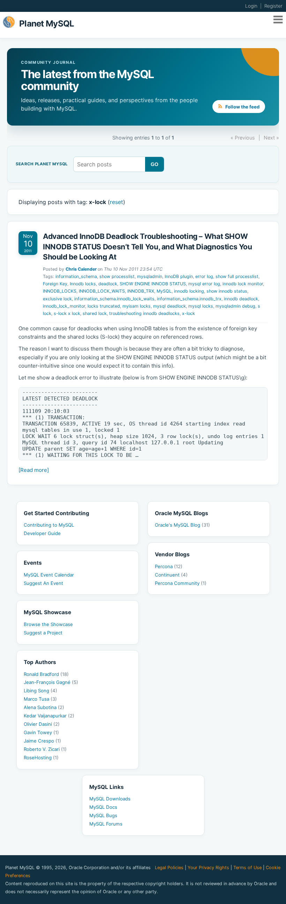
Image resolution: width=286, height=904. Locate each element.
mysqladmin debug (235, 306)
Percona (168, 566)
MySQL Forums (105, 824)
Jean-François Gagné (51, 682)
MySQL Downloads (109, 798)
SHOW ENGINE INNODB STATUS (153, 283)
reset (116, 201)
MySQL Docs (103, 807)
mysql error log (204, 283)
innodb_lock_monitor (64, 306)
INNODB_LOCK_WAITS (102, 291)
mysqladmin (149, 276)
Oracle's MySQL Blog (182, 525)
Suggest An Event (43, 583)
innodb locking (189, 291)
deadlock (107, 283)
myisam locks (136, 306)
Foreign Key (55, 283)
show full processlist (237, 276)
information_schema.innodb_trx (189, 298)
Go (155, 164)
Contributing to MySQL (49, 525)
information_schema (76, 276)
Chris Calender (81, 269)
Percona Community (180, 583)
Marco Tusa (40, 699)
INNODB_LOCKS (59, 291)
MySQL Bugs (103, 815)
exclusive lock (57, 298)
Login (251, 6)
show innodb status (226, 291)
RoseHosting (41, 757)
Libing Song (40, 690)
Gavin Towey (41, 732)
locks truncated (104, 306)
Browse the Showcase (48, 624)
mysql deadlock (169, 306)
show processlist (117, 276)
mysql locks (200, 306)
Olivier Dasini (42, 724)
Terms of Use (247, 867)
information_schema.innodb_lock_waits (114, 298)
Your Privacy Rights (208, 867)
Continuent (171, 575)
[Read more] (33, 470)
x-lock (188, 313)
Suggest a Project (43, 632)
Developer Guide (42, 533)
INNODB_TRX (140, 291)
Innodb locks (83, 283)
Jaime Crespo (42, 741)
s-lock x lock (67, 313)
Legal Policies (169, 867)
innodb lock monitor (243, 283)
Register (273, 6)
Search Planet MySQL (42, 164)
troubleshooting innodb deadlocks (144, 313)
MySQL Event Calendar (49, 575)
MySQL (164, 291)
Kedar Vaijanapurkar (49, 715)
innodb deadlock (241, 298)
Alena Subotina (44, 707)
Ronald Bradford (46, 674)
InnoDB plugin (179, 276)
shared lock (95, 313)
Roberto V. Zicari (45, 749)
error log (204, 276)
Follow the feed (241, 107)
